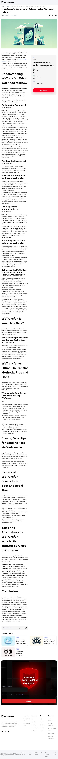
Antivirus (34, 725)
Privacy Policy (21, 694)
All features (34, 731)
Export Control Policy (47, 754)
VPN (33, 719)
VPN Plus (34, 722)
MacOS (42, 728)
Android (42, 722)
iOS (41, 719)
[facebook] (53, 15)
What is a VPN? (52, 733)
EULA (42, 752)
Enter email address (7, 686)
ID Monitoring (35, 728)
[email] (55, 15)
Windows (42, 725)
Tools (7, 6)
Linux (41, 731)
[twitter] (50, 15)
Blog (3, 6)
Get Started (43, 90)
